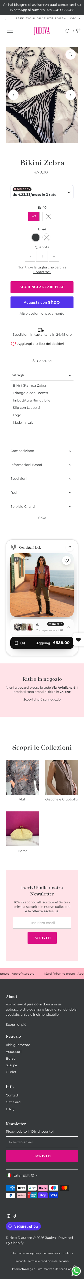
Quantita (42, 247)
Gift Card (13, 1102)
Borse (10, 1058)
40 (34, 216)
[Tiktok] (14, 1216)
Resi (13, 492)
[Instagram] (8, 1216)
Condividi (44, 361)
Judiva (50, 1238)
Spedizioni (18, 478)
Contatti (12, 1095)
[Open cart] (75, 31)
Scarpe (11, 1065)
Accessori (13, 1052)
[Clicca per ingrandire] (70, 54)
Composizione (22, 451)
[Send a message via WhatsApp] (76, 1271)
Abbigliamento (18, 1045)
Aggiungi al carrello (42, 287)
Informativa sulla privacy (26, 1253)
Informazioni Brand (26, 465)
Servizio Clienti (22, 506)
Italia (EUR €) (23, 1175)
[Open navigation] (10, 31)
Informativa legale (23, 1269)
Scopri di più (16, 1024)
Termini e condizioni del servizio (48, 1261)
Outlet (11, 1072)
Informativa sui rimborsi (58, 1253)
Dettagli (17, 375)
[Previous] (5, 18)
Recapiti (20, 1261)
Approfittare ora (18, 973)
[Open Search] (68, 31)
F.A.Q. (10, 1109)
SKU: (42, 518)
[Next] (79, 18)
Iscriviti (42, 938)
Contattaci (42, 272)
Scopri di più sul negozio (42, 699)
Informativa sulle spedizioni (55, 1269)
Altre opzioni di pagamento (42, 313)
